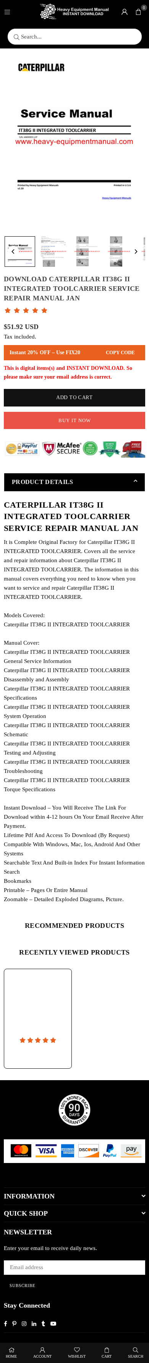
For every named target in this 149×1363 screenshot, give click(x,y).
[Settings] (124, 11)
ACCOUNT (42, 1356)
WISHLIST (77, 1356)
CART (107, 1356)
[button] (138, 11)
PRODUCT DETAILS (42, 482)
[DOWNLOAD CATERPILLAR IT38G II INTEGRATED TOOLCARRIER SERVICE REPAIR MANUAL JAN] (20, 251)
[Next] (135, 251)
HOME (11, 1356)
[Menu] (7, 11)
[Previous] (13, 251)
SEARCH (135, 1356)
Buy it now (74, 420)
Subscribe (23, 1285)
